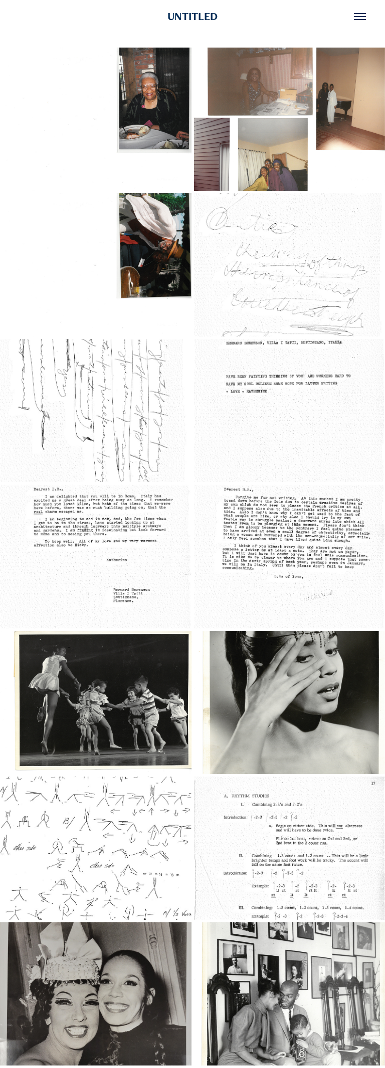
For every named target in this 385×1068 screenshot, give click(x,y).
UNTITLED (192, 16)
